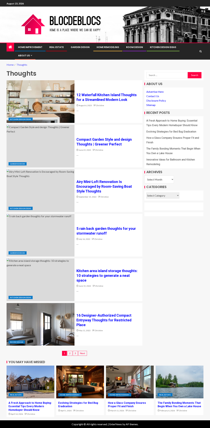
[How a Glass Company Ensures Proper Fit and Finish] (130, 382)
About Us (24, 55)
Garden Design (80, 47)
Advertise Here (155, 91)
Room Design (134, 47)
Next (82, 353)
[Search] (201, 51)
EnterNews (115, 424)
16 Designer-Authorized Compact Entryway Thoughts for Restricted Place (103, 320)
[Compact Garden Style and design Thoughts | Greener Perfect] (40, 146)
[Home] (10, 47)
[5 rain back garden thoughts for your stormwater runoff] (40, 235)
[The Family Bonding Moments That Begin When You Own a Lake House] (179, 382)
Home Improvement (30, 47)
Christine (100, 105)
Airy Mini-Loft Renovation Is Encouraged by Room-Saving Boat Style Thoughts (104, 186)
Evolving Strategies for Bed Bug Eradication (171, 131)
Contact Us (152, 96)
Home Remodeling (108, 47)
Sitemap (151, 105)
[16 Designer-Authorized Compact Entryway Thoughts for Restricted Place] (40, 324)
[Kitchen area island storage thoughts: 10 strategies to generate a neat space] (40, 279)
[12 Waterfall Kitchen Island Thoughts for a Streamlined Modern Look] (40, 101)
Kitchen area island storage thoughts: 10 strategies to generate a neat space (106, 276)
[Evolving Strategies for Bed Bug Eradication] (80, 382)
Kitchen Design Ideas (163, 47)
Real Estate (56, 47)
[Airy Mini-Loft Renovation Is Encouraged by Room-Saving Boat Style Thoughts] (40, 190)
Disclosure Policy (156, 100)
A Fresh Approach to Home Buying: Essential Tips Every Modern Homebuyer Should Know (30, 406)
